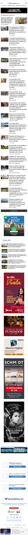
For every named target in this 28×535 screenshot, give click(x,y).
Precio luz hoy (11, 5)
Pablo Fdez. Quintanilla (14, 153)
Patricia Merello (4, 24)
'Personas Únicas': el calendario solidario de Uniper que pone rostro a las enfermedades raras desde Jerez (18, 51)
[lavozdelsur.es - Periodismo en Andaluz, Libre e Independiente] (14, 3)
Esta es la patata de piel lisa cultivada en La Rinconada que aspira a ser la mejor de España (7, 20)
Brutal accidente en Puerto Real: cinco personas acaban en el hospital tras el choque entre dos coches (17, 202)
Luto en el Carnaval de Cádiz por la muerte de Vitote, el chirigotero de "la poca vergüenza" (17, 116)
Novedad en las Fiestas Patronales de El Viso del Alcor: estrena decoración (17, 72)
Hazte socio (15, 508)
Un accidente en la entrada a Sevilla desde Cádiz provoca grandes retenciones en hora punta (17, 95)
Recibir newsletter (17, 488)
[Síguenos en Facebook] (20, 517)
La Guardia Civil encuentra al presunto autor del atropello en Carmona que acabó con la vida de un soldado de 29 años (17, 83)
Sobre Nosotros (18, 525)
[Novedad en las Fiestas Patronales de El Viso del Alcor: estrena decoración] (4, 71)
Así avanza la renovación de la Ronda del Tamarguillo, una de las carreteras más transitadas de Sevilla (18, 62)
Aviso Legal (8, 527)
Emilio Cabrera (12, 89)
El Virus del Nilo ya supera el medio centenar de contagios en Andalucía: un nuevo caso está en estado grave (18, 191)
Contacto (24, 525)
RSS (21, 527)
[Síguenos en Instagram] (11, 517)
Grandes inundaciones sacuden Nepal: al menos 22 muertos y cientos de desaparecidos (17, 40)
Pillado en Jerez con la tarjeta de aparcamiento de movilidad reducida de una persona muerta (18, 159)
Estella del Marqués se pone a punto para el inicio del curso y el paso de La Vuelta (17, 138)
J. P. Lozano (11, 35)
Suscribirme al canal (17, 476)
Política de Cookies (15, 527)
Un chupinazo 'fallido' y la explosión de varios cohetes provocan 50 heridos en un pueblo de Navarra (17, 30)
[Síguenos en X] (8, 517)
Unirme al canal (17, 466)
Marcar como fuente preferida (14, 520)
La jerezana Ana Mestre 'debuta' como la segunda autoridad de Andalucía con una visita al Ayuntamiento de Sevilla (18, 106)
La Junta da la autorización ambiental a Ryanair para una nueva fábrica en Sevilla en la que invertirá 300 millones (18, 127)
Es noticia (4, 5)
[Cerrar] (26, 530)
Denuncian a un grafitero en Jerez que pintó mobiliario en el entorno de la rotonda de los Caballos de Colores (18, 149)
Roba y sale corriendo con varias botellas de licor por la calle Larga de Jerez (18, 168)
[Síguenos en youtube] (17, 517)
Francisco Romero (13, 120)
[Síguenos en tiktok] (14, 517)
